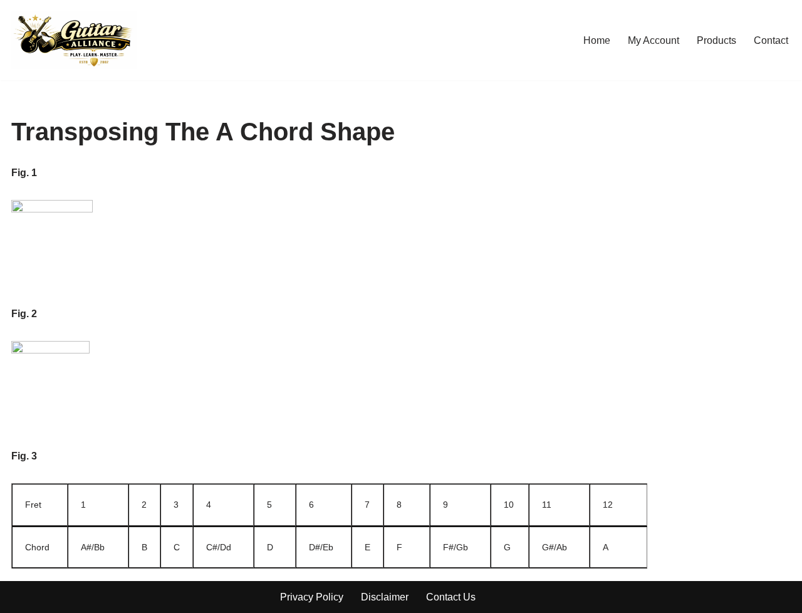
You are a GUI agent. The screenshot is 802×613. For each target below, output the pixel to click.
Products (716, 40)
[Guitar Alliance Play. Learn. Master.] (74, 40)
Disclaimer (385, 597)
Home (596, 40)
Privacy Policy (311, 597)
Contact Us (451, 597)
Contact (771, 40)
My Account (653, 40)
